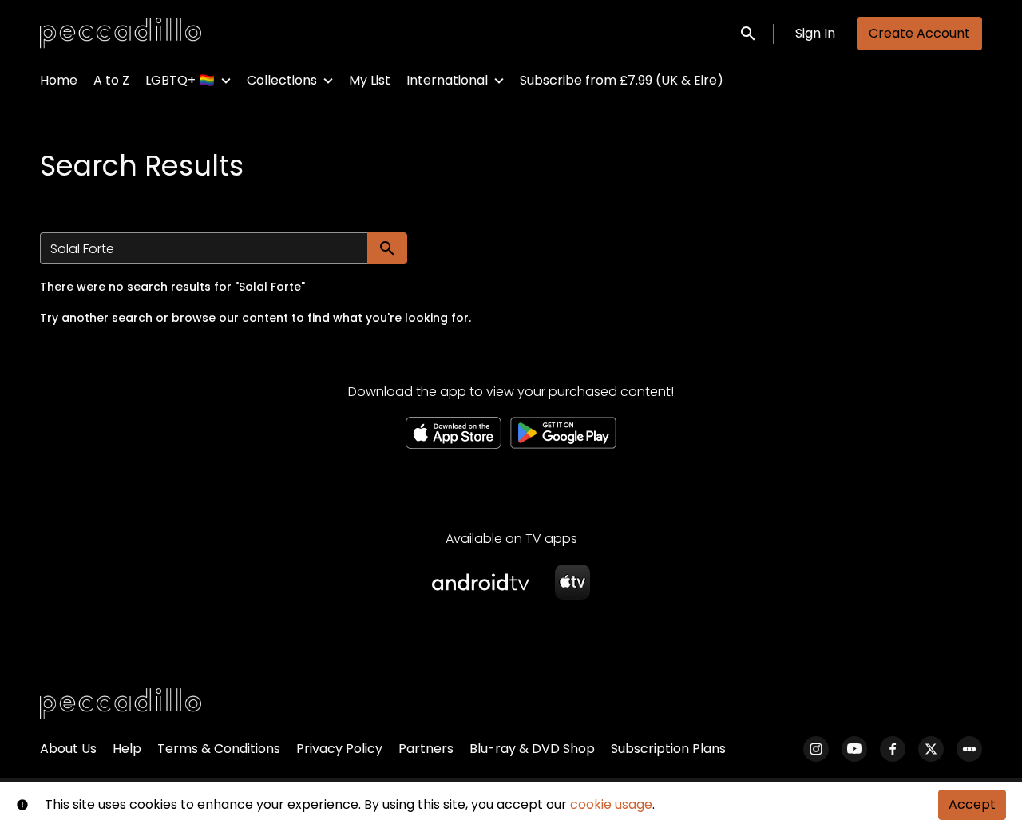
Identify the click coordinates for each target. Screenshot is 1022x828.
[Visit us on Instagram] (816, 749)
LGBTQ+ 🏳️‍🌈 (180, 80)
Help (127, 748)
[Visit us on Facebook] (892, 749)
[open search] (749, 33)
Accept (972, 804)
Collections (282, 80)
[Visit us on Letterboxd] (969, 749)
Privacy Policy (339, 748)
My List (369, 80)
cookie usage (611, 804)
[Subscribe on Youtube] (854, 749)
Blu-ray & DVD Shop (532, 748)
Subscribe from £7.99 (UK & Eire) (621, 80)
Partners (426, 748)
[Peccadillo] (120, 704)
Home (58, 80)
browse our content (230, 318)
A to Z (111, 80)
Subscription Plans (668, 748)
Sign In (815, 33)
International (447, 80)
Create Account (919, 33)
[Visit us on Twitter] (931, 749)
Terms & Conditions (218, 748)
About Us (68, 748)
